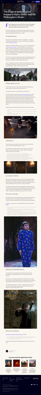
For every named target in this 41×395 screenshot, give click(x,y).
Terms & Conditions (12, 379)
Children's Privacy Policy (19, 379)
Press (3, 379)
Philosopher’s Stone (13, 42)
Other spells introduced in (14, 334)
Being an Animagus (12, 47)
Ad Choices (11, 380)
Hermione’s (8, 203)
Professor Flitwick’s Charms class (25, 94)
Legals (17, 380)
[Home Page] (20, 1)
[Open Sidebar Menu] (1, 1)
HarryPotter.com (11, 385)
